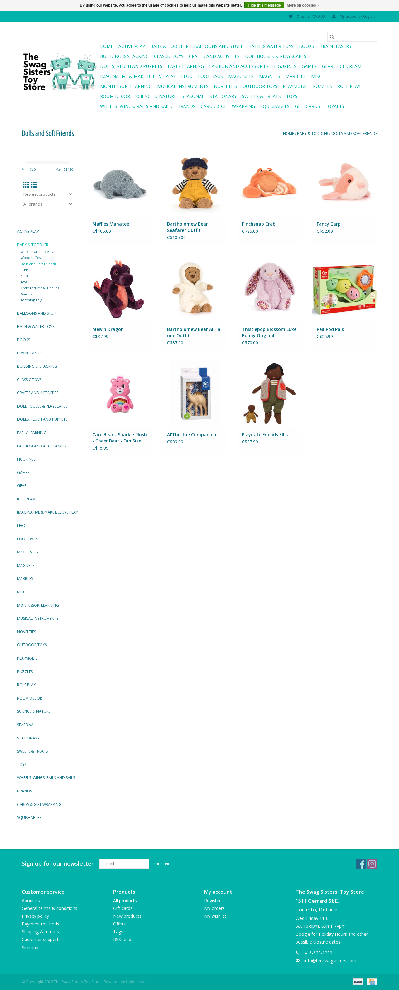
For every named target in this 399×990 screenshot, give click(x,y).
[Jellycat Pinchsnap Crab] (269, 183)
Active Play (131, 46)
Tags (118, 932)
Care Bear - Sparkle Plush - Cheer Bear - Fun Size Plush (119, 438)
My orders (214, 908)
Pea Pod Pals (330, 329)
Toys (291, 96)
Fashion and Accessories (239, 66)
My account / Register (358, 16)
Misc (316, 76)
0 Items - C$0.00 (311, 16)
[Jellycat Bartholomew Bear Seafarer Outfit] (195, 183)
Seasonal (193, 96)
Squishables (275, 106)
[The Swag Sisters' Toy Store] (60, 72)
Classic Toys (169, 56)
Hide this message (264, 5)
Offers (119, 924)
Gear (327, 66)
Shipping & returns (40, 932)
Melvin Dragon (108, 329)
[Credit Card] (370, 981)
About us (31, 900)
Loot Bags (210, 76)
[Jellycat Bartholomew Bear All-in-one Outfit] (195, 288)
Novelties (225, 86)
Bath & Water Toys (271, 46)
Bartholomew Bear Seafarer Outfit (187, 227)
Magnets (269, 76)
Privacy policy (35, 916)
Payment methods (40, 924)
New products (127, 916)
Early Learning (186, 66)
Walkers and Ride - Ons (39, 251)
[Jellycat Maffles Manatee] (120, 183)
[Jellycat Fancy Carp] (344, 183)
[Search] (332, 37)
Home (106, 46)
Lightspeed (136, 981)
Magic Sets (241, 76)
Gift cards (307, 106)
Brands (186, 106)
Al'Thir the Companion (191, 435)
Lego (187, 76)
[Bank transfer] (357, 981)
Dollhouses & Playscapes (275, 56)
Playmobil (295, 86)
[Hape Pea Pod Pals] (344, 288)
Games (309, 66)
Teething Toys (31, 300)
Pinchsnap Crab (259, 224)
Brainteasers (335, 46)
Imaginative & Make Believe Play (138, 76)
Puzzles (322, 86)
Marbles (296, 76)
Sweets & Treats (261, 96)
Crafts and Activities (214, 56)
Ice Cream (350, 66)
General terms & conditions (49, 908)
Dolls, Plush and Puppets (131, 66)
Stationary (223, 96)
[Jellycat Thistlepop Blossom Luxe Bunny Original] (269, 288)
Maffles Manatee (110, 224)
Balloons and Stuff (218, 46)
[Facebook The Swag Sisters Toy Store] (361, 864)
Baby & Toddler (169, 46)
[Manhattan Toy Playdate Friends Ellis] (269, 393)
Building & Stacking (124, 56)
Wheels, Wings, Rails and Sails (136, 106)
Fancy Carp (329, 224)
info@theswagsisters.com (330, 961)
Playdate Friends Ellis (265, 435)
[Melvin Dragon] (120, 288)
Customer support (40, 939)
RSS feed (122, 939)
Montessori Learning (126, 86)
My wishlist (215, 916)
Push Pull (28, 269)
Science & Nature (155, 96)
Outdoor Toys (260, 86)
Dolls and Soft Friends (354, 133)
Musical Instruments (183, 86)
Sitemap (30, 947)
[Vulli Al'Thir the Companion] (195, 393)
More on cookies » (303, 5)
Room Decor (115, 96)
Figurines (285, 66)
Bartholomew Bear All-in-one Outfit (194, 332)
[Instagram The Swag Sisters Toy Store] (372, 864)
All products (125, 900)
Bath (24, 275)
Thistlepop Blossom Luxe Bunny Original (269, 332)
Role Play (348, 86)
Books (306, 46)
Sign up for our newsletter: (58, 863)
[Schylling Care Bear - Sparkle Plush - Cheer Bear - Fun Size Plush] (120, 393)
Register (212, 900)
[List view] (34, 184)
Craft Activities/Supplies (40, 287)
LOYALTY (334, 106)
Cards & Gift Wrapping (228, 106)
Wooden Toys (31, 257)
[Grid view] (26, 184)
